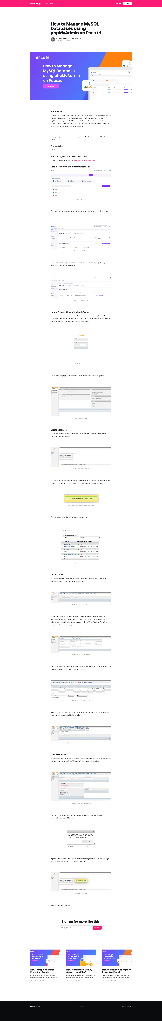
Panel (52, 4)
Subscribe (127, 3)
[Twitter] (120, 3)
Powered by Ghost (127, 1006)
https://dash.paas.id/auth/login (84, 160)
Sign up (81, 1006)
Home (46, 4)
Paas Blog (35, 4)
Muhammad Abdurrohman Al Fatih (68, 38)
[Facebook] (117, 3)
